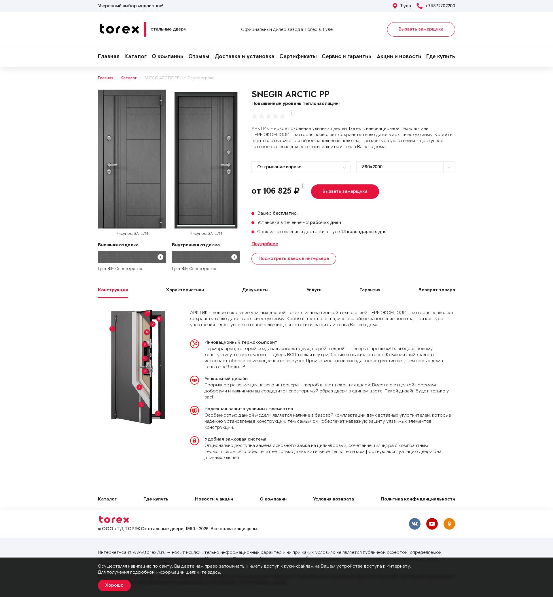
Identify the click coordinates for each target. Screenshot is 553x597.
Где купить (440, 57)
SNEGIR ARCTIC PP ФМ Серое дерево (179, 78)
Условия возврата (333, 499)
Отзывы (198, 57)
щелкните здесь (203, 572)
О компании (167, 57)
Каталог (135, 57)
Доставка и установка (244, 57)
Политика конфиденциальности (418, 499)
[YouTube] (432, 524)
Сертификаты (298, 57)
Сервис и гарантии (347, 57)
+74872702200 (440, 6)
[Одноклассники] (449, 524)
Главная (109, 57)
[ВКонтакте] (415, 524)
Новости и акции (214, 499)
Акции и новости (399, 57)
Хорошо (114, 585)
